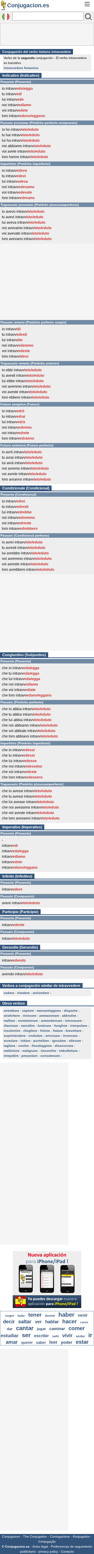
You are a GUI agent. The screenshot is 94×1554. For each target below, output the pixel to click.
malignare (30, 1050)
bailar (21, 1315)
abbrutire (69, 1015)
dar (10, 1329)
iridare (25, 1040)
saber (41, 1342)
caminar (57, 1328)
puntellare (41, 1040)
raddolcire (11, 1050)
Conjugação (47, 1541)
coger (9, 1315)
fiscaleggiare (42, 1045)
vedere (9, 993)
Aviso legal (40, 1546)
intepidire (11, 1055)
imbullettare (68, 1050)
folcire (45, 1030)
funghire (60, 1025)
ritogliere (30, 1030)
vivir (67, 1335)
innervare (70, 1035)
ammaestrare (49, 1015)
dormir (50, 1315)
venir (83, 1315)
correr (84, 1322)
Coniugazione (60, 1536)
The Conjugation (35, 1536)
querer (27, 1342)
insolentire (12, 1030)
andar (80, 1336)
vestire (23, 1045)
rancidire (28, 1025)
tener (35, 1315)
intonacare (73, 1020)
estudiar (9, 1335)
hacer (69, 1321)
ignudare (59, 1040)
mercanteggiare (49, 1010)
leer (53, 1342)
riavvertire (48, 1050)
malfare (9, 1020)
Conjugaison (11, 1536)
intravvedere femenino (21, 68)
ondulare (35, 1035)
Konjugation (81, 1536)
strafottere (12, 1015)
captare (28, 1010)
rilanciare (11, 1025)
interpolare (78, 1025)
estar (82, 1342)
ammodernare (51, 1020)
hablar (52, 1321)
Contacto (67, 1551)
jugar (41, 1329)
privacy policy (48, 1551)
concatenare (50, 1055)
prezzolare (29, 1055)
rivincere (29, 1015)
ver (38, 1321)
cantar (25, 1328)
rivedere (23, 993)
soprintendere (15, 1035)
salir (55, 1336)
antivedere (41, 993)
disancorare (64, 1045)
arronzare (52, 1035)
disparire (71, 1010)
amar (12, 1342)
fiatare (58, 1030)
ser (26, 1335)
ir (90, 1335)
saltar (24, 1321)
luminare (44, 1025)
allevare (75, 1040)
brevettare (73, 1030)
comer (76, 1328)
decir (9, 1321)
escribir (41, 1336)
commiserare (28, 1020)
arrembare (11, 1010)
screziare (11, 1040)
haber (66, 1314)
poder (66, 1342)
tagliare (9, 1045)
